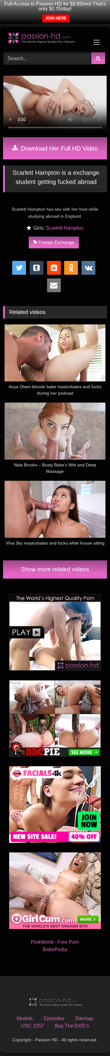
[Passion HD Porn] (45, 39)
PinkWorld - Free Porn (55, 942)
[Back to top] (91, 1038)
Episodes (54, 1018)
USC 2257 (32, 1025)
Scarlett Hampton (64, 228)
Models (25, 1018)
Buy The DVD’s (72, 1025)
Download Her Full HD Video (58, 148)
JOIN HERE (56, 18)
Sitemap (84, 1018)
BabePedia (55, 949)
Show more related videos (55, 569)
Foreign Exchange (56, 242)
